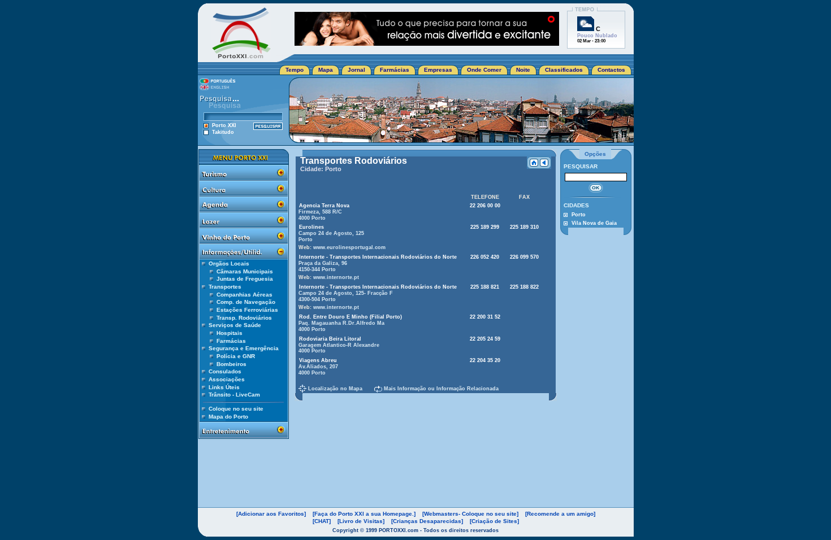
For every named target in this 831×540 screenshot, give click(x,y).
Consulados (225, 371)
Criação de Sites (494, 521)
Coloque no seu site (236, 409)
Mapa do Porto (228, 416)
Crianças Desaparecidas (427, 521)
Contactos (611, 70)
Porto (579, 214)
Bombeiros (231, 364)
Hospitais (230, 333)
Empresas (438, 70)
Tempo (294, 70)
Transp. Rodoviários (244, 318)
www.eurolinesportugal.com (349, 247)
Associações (227, 379)
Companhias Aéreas (244, 294)
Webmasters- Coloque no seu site (470, 514)
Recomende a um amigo (560, 514)
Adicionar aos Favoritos (271, 514)
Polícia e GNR (236, 356)
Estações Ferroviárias (247, 310)
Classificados (564, 70)
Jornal (356, 70)
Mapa (325, 70)
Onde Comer (484, 70)
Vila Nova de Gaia (594, 223)
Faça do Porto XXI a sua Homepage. (364, 514)
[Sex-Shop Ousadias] (427, 42)
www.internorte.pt (336, 277)
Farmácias (394, 70)
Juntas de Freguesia (245, 279)
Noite (523, 70)
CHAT (321, 521)
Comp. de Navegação (246, 302)
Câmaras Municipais (245, 271)
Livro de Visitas (361, 521)
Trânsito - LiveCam (234, 394)
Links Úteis (224, 387)
